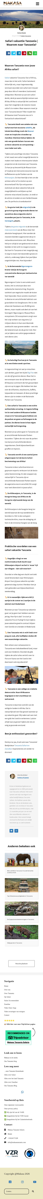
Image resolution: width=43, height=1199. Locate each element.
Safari (7, 78)
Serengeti (9, 221)
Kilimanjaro (9, 177)
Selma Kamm (21, 33)
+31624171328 (13, 1138)
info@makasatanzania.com (17, 1142)
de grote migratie (18, 226)
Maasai (30, 131)
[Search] (33, 1191)
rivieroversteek (11, 230)
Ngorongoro (26, 266)
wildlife (28, 127)
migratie (26, 207)
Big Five (30, 372)
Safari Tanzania (26, 36)
